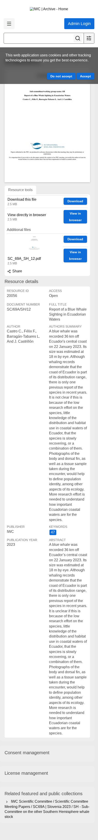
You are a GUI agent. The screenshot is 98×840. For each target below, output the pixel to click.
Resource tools (20, 190)
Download (75, 201)
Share (16, 271)
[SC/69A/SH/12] (47, 125)
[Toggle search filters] (89, 38)
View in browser (75, 217)
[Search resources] (78, 38)
